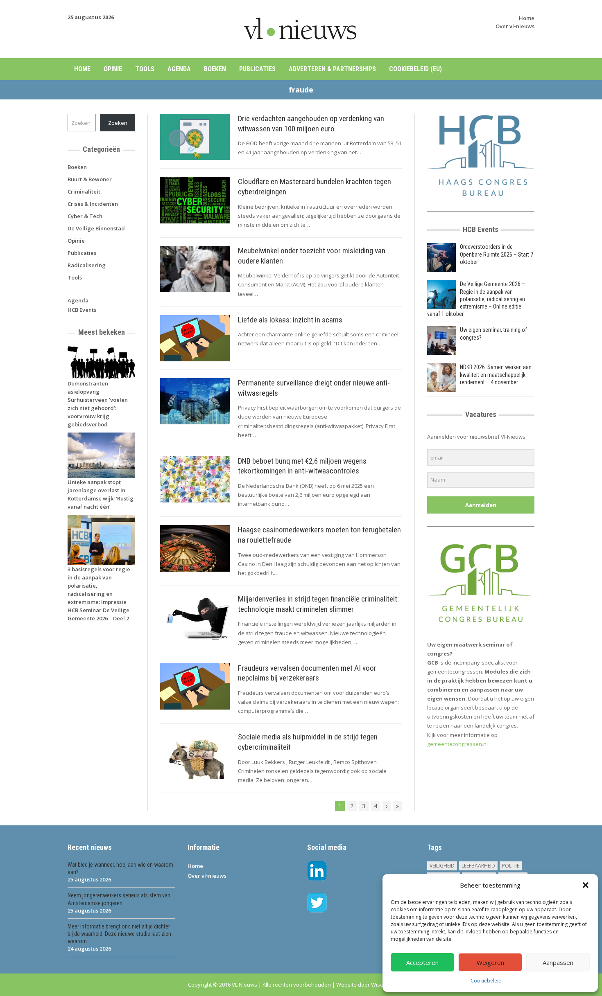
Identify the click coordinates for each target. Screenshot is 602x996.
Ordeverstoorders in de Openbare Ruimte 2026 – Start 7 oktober (496, 254)
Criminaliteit (84, 191)
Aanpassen (558, 962)
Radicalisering (87, 265)
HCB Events (82, 309)
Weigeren (490, 962)
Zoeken (117, 122)
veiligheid (442, 865)
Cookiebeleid (486, 980)
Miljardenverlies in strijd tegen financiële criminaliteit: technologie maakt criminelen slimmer (318, 604)
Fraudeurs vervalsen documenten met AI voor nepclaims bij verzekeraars (307, 673)
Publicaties (257, 69)
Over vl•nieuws (515, 26)
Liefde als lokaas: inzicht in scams (290, 319)
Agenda (179, 69)
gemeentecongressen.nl (457, 744)
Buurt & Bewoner (90, 179)
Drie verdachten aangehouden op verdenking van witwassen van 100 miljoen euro (311, 123)
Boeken (215, 69)
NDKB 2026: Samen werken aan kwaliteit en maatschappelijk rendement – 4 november (496, 374)
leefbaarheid (478, 865)
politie (510, 865)
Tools (144, 69)
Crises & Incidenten (93, 203)
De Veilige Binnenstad (96, 228)
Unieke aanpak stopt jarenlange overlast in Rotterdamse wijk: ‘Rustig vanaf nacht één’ (101, 494)
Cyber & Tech (85, 216)
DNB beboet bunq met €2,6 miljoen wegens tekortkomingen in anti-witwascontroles (302, 466)
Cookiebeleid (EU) (415, 69)
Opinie (113, 69)
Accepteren (422, 962)
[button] (586, 885)
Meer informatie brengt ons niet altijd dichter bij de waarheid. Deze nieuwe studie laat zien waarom (119, 933)
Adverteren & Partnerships (332, 69)
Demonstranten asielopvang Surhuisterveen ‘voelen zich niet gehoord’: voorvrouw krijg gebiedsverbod (98, 404)
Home (526, 18)
